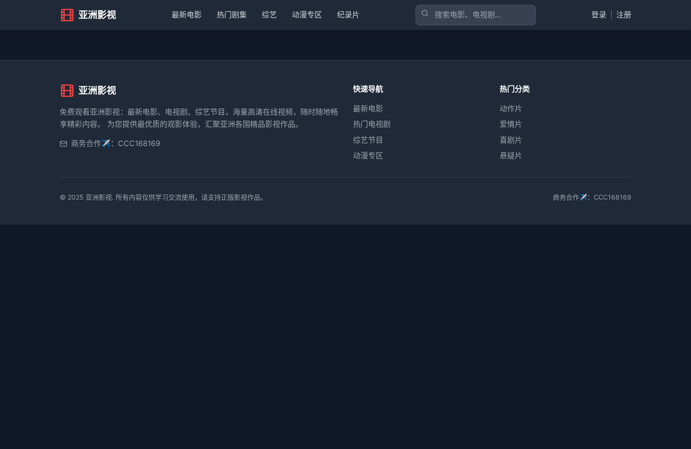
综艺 (269, 14)
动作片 (511, 108)
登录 (598, 14)
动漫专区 (307, 14)
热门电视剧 (372, 124)
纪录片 (348, 14)
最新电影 (187, 14)
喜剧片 (511, 140)
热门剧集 (232, 14)
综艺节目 (368, 140)
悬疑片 (511, 155)
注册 (623, 14)
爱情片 (511, 124)
